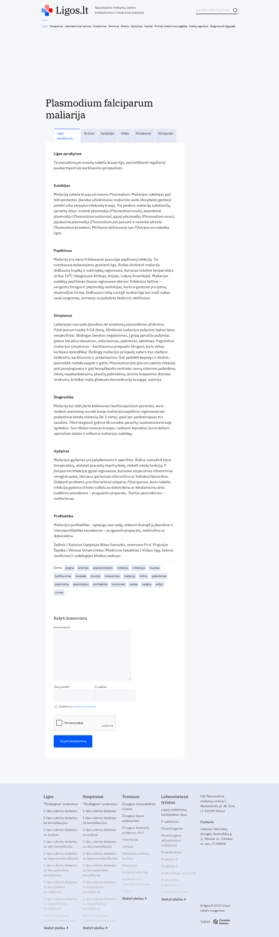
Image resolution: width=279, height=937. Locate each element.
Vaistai (148, 26)
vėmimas (146, 340)
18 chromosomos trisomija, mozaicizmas (60, 917)
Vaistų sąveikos (198, 26)
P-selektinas (170, 821)
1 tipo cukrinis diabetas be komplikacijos (60, 820)
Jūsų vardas (61, 687)
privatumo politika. (84, 706)
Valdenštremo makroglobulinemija (136, 881)
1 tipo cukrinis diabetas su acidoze (60, 832)
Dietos (125, 26)
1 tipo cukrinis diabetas (60, 811)
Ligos (44, 26)
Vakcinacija (130, 839)
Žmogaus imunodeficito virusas (139, 806)
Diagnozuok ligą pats (222, 26)
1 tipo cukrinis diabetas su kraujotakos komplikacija (60, 887)
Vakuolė (128, 846)
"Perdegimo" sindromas (61, 804)
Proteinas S (169, 866)
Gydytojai (137, 26)
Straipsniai (56, 26)
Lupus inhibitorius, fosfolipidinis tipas (174, 812)
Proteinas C (169, 859)
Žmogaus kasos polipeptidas (133, 818)
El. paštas (100, 687)
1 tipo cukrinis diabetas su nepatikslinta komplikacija (60, 904)
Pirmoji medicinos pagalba (170, 26)
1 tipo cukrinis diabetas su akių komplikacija (60, 843)
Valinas (127, 891)
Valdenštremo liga (135, 872)
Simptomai (99, 26)
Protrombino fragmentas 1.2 (172, 882)
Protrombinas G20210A (178, 873)
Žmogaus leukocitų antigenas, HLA (135, 830)
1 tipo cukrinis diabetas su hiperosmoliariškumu (61, 855)
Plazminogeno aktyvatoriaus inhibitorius (171, 840)
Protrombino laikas (175, 892)
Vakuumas (129, 865)
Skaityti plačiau (55, 928)
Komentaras (61, 627)
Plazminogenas (172, 828)
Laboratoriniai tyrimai (78, 26)
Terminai (113, 26)
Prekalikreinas (171, 852)
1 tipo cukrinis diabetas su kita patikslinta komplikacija (60, 870)
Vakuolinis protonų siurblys (135, 855)
